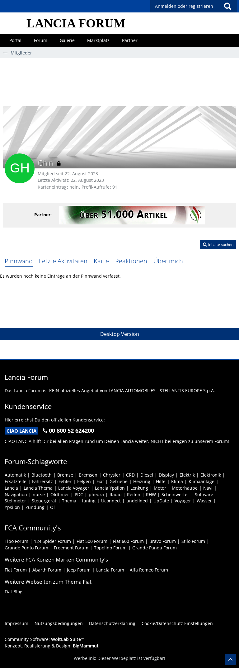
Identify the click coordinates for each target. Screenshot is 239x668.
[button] (227, 6)
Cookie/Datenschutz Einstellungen (177, 623)
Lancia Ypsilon (110, 488)
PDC (79, 494)
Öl (52, 507)
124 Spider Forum (52, 541)
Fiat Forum (16, 570)
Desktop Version (119, 334)
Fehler (65, 481)
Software (204, 494)
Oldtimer (59, 494)
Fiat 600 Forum (128, 541)
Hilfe (161, 481)
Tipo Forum (16, 541)
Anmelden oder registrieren (184, 6)
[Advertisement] (119, 84)
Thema (69, 501)
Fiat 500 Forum (92, 541)
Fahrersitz (42, 481)
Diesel (146, 475)
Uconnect (111, 501)
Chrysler (111, 475)
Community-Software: (44, 639)
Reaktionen (131, 261)
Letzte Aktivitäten (63, 261)
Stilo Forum (193, 541)
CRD (130, 475)
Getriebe (119, 481)
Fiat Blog (13, 592)
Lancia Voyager (73, 488)
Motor (160, 488)
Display (166, 475)
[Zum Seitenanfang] (230, 659)
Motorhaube (185, 488)
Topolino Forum (110, 548)
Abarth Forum (46, 570)
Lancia (11, 488)
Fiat (100, 481)
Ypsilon (12, 507)
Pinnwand (19, 261)
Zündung (35, 507)
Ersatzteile (15, 481)
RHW (151, 494)
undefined (137, 501)
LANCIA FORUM (75, 23)
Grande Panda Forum (154, 548)
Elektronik (210, 475)
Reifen (133, 494)
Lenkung (139, 488)
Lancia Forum (110, 570)
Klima (177, 481)
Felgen (84, 481)
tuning (89, 501)
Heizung (141, 481)
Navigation (16, 494)
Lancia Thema (38, 488)
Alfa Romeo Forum (149, 570)
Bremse (65, 475)
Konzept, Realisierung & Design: (52, 646)
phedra (96, 494)
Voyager (183, 501)
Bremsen (88, 475)
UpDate (161, 501)
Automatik (15, 475)
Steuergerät (44, 501)
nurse (39, 494)
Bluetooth (41, 475)
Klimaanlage (201, 481)
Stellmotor (15, 501)
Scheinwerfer (175, 494)
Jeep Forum (79, 570)
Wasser (204, 501)
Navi (208, 488)
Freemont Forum (71, 548)
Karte (101, 261)
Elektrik (187, 475)
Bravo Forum (162, 541)
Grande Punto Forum (26, 548)
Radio (115, 494)
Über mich (168, 261)
